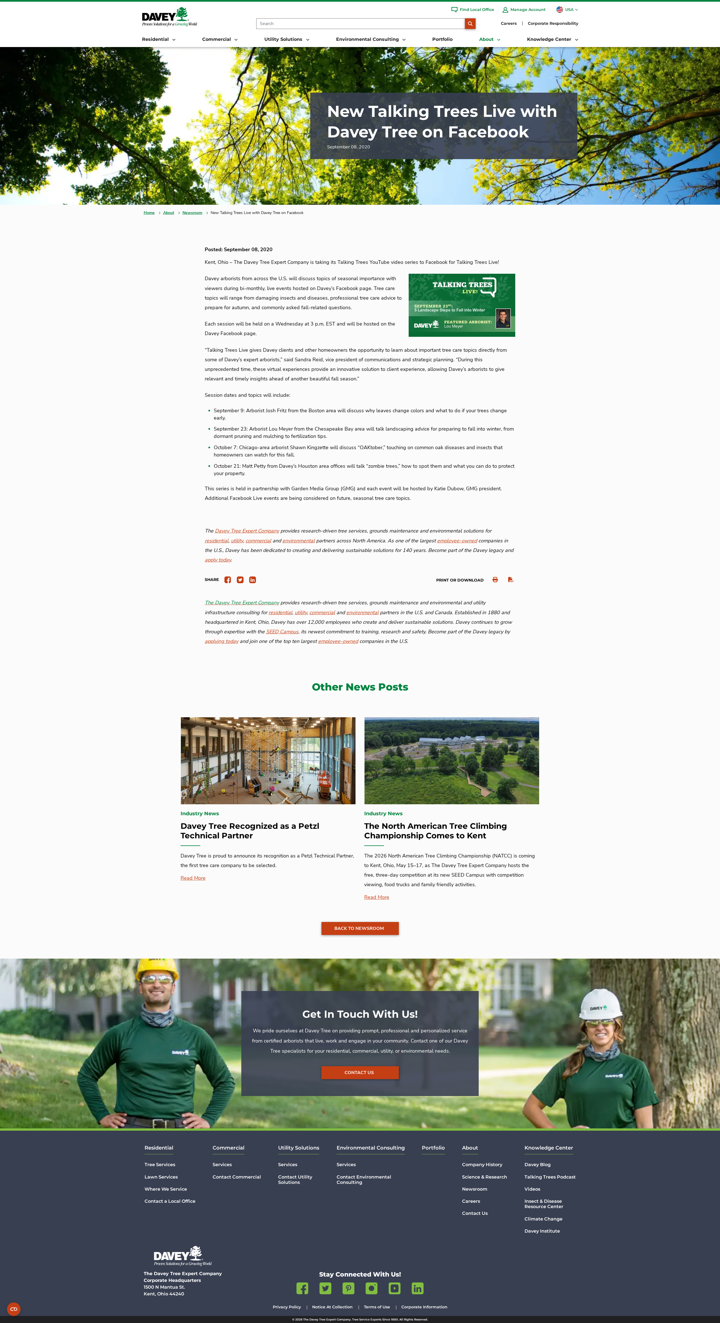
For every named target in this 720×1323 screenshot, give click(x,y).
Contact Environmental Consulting (364, 1179)
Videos (532, 1189)
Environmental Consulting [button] (368, 39)
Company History (482, 1164)
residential (280, 612)
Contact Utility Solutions (295, 1179)
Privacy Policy (287, 1306)
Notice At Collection (332, 1306)
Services (222, 1164)
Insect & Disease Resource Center (544, 1204)
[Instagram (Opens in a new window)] (371, 1289)
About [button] (487, 39)
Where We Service (166, 1189)
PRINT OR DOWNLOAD (460, 580)
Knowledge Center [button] (550, 39)
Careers (509, 23)
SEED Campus (282, 631)
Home (149, 212)
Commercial (228, 1148)
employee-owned (338, 641)
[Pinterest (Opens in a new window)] (348, 1289)
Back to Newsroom (359, 928)
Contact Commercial (237, 1177)
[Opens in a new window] (225, 579)
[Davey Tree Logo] (183, 1256)
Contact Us (359, 1073)
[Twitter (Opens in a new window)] (325, 1289)
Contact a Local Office (170, 1201)
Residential (159, 1148)
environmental (362, 612)
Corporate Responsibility (553, 23)
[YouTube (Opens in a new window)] (394, 1289)
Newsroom (192, 212)
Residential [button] (156, 39)
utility (301, 612)
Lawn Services (161, 1177)
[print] (492, 580)
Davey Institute (542, 1231)
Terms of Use (377, 1306)
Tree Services (160, 1164)
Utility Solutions (298, 1148)
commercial (322, 612)
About (168, 212)
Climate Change (543, 1219)
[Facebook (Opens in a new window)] (302, 1289)
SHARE (212, 579)
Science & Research (484, 1177)
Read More (193, 878)
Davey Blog (538, 1164)
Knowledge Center (549, 1148)
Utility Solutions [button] (284, 39)
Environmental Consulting (371, 1148)
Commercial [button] (217, 39)
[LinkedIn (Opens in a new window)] (418, 1289)
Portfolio (442, 39)
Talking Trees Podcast (550, 1177)
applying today (221, 641)
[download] (508, 580)
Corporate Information (424, 1306)
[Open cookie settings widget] (14, 1309)
